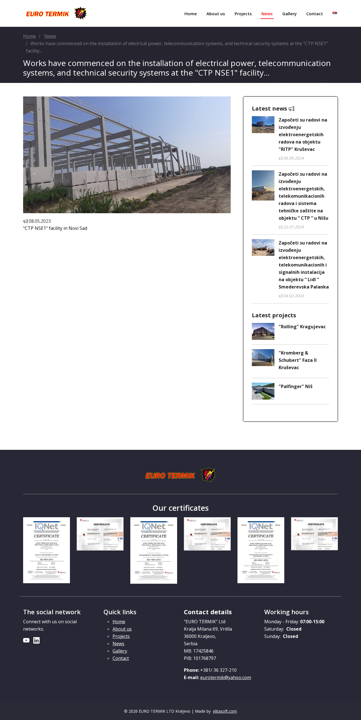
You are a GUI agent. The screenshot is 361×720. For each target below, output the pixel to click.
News (267, 13)
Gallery (289, 13)
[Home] (56, 13)
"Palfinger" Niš (295, 386)
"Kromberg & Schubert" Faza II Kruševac (298, 360)
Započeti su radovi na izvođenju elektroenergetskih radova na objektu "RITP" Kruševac (303, 134)
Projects (243, 13)
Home (190, 13)
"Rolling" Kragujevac (302, 326)
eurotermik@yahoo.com (225, 677)
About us (215, 13)
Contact (314, 13)
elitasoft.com (225, 711)
